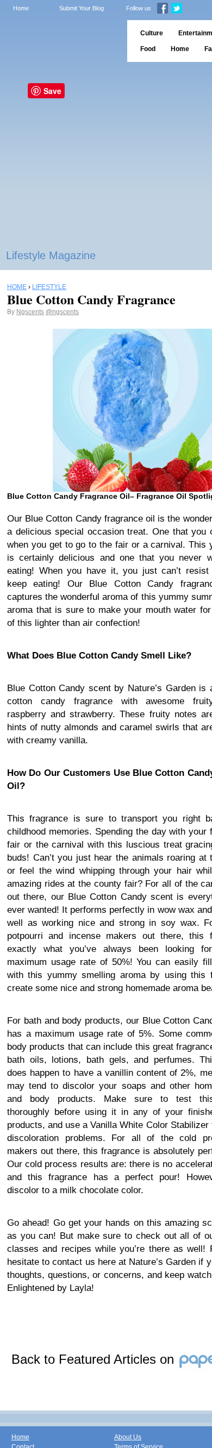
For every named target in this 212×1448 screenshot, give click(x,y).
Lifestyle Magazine (51, 255)
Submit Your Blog (81, 8)
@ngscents (62, 312)
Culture (151, 33)
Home (21, 8)
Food (147, 49)
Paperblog (60, 41)
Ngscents (30, 312)
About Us (127, 1437)
